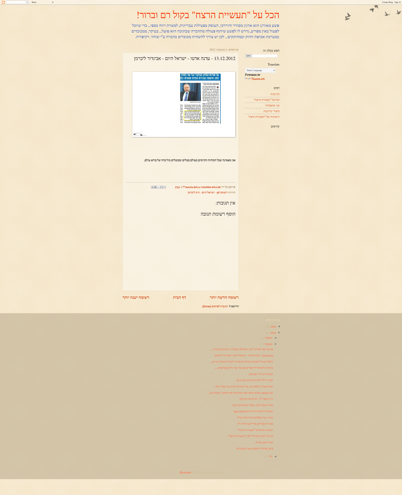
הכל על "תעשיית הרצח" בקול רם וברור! (208, 14)
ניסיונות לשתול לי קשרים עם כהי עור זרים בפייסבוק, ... (244, 368)
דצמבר (268, 338)
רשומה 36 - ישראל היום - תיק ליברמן (208, 192)
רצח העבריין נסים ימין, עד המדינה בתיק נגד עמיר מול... (243, 386)
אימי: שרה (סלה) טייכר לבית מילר (255, 417)
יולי (270, 456)
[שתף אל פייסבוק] (155, 187)
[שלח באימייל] (164, 187)
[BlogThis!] (161, 187)
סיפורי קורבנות (271, 111)
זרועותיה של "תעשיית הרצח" (264, 117)
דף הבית (179, 297)
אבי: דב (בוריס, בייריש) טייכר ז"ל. (255, 423)
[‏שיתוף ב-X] (158, 187)
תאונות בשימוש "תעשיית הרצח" (255, 430)
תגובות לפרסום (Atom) (215, 306)
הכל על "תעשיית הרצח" (267, 100)
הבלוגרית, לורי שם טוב (261, 374)
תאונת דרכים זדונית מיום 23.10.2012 (253, 411)
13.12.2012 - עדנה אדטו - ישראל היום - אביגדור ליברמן (244, 355)
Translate (258, 79)
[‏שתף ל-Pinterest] (152, 187)
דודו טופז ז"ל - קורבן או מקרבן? (256, 399)
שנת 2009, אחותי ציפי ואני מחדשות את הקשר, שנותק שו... (240, 393)
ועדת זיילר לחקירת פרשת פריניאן (255, 380)
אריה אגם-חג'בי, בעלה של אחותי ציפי (252, 405)
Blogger (185, 472)
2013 (273, 326)
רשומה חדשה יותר (224, 297)
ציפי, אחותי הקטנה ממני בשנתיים (254, 448)
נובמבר (268, 344)
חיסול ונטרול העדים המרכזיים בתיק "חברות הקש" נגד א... (242, 361)
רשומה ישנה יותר (135, 297)
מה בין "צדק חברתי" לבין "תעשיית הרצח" (250, 436)
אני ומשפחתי (272, 105)
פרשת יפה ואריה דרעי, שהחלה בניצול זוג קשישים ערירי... (242, 349)
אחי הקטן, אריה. (264, 442)
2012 (273, 332)
